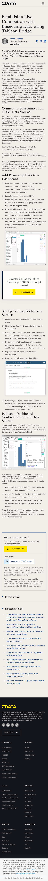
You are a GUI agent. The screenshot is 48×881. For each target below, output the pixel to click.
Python (4, 759)
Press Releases (30, 794)
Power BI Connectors (9, 773)
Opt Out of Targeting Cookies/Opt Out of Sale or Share (24, 878)
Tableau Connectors (9, 777)
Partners (28, 809)
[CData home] (11, 3)
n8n (26, 844)
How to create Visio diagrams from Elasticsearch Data (22, 675)
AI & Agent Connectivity (10, 798)
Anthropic (28, 830)
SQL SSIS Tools (30, 755)
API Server (5, 762)
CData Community (8, 830)
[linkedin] (3, 725)
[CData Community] (17, 725)
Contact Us (29, 816)
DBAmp (27, 759)
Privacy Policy (31, 870)
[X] (8, 725)
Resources (5, 841)
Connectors (6, 790)
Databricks (29, 833)
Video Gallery (6, 852)
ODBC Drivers (6, 748)
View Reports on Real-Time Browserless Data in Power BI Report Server (25, 661)
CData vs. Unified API (9, 809)
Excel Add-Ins (7, 770)
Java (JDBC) (6, 751)
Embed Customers (8, 802)
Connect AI (29, 751)
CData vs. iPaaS (7, 805)
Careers (28, 813)
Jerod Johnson (16, 38)
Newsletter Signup (8, 844)
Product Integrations (9, 794)
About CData (29, 790)
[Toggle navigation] (43, 3)
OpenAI (27, 848)
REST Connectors (8, 766)
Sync (27, 748)
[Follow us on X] (41, 41)
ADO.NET (5, 755)
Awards (28, 802)
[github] (12, 725)
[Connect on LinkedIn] (45, 41)
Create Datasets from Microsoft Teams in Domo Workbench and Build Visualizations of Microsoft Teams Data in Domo (25, 617)
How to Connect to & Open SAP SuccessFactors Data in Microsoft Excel (24, 625)
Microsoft (28, 841)
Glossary (5, 848)
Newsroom (29, 798)
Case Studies (6, 833)
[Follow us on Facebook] (37, 41)
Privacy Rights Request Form (25, 874)
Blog (3, 837)
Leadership (29, 805)
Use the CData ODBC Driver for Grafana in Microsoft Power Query (25, 632)
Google (27, 837)
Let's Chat (8, 732)
